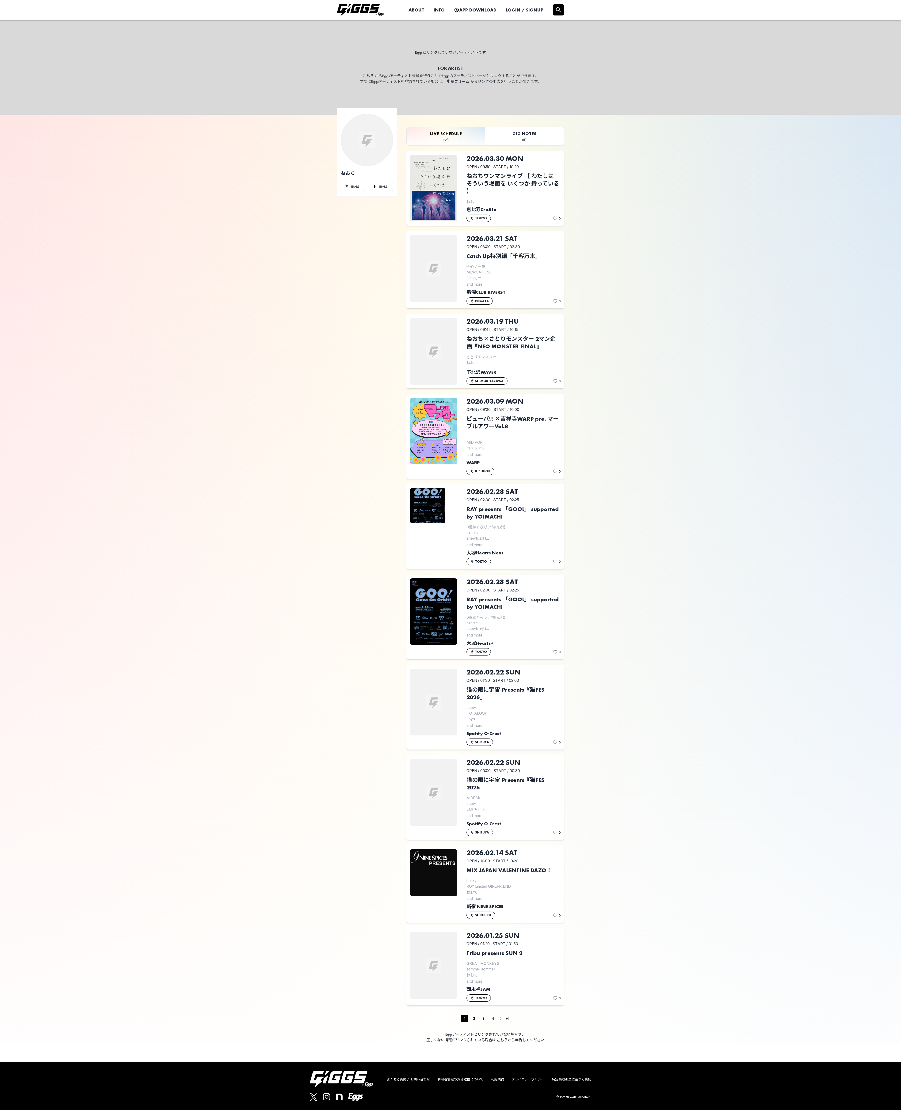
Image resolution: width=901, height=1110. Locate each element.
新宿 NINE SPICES (485, 906)
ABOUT (416, 10)
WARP (473, 462)
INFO (439, 10)
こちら (368, 75)
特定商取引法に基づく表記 (571, 1079)
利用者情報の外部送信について (460, 1079)
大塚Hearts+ (479, 643)
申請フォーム (458, 81)
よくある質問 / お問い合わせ (408, 1079)
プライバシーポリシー (528, 1079)
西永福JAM (478, 989)
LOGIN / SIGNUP (524, 10)
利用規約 (497, 1079)
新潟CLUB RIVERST (485, 292)
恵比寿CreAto (481, 209)
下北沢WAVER (481, 372)
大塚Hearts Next (485, 553)
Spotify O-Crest (483, 733)
